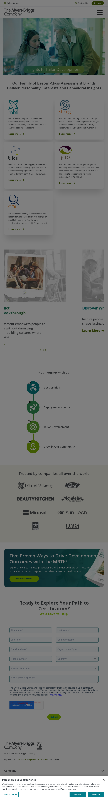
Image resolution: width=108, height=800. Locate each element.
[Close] (104, 780)
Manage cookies (10, 794)
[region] (54, 788)
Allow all (77, 794)
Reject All (96, 794)
